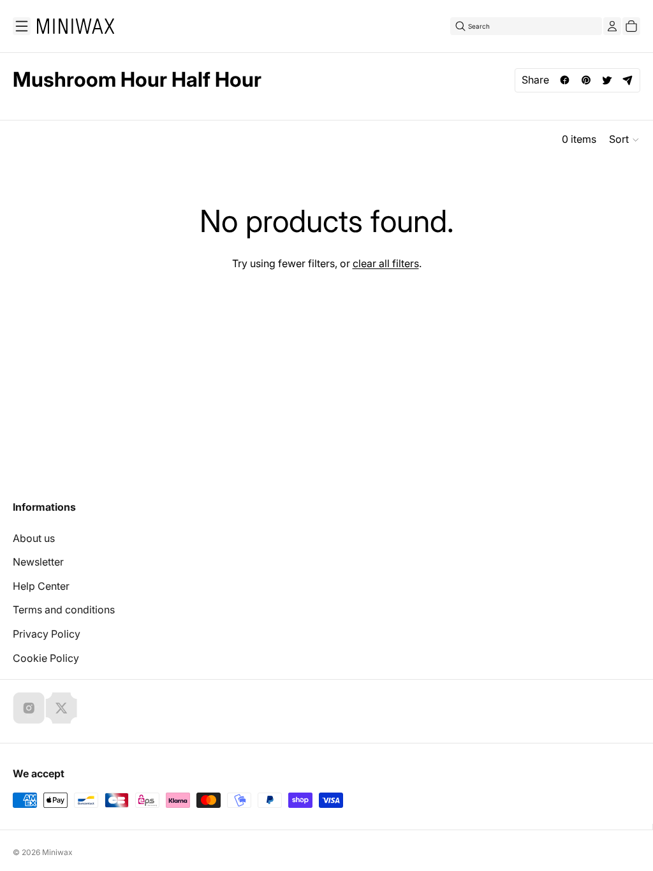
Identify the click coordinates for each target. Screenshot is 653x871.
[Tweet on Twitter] (606, 80)
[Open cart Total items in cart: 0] (631, 26)
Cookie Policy (46, 658)
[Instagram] (29, 708)
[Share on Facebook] (564, 80)
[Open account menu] (612, 26)
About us (34, 538)
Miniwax (57, 852)
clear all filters (386, 263)
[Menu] (22, 26)
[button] (624, 140)
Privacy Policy (46, 633)
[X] (61, 708)
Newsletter (38, 561)
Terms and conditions (64, 609)
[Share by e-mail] (627, 80)
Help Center (41, 586)
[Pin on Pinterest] (585, 80)
